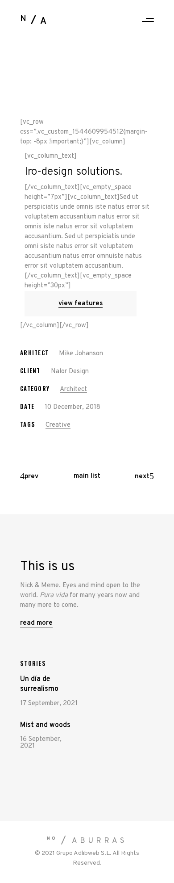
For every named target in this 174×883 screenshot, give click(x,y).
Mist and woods (45, 725)
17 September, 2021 (49, 703)
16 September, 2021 (41, 742)
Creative (58, 425)
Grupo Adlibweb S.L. (84, 853)
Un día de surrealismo (39, 684)
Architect (73, 389)
